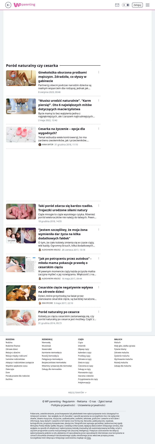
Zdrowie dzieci (12, 349)
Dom (8, 372)
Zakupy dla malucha (122, 366)
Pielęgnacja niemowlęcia (52, 359)
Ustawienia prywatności (91, 405)
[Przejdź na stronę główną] (8, 7)
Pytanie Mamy (120, 349)
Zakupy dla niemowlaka (52, 369)
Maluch (117, 342)
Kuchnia (9, 379)
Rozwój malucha (121, 362)
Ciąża (80, 342)
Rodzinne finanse (13, 346)
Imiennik (81, 346)
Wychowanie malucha (123, 359)
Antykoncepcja (84, 382)
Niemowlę (46, 342)
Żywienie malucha (121, 356)
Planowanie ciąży (85, 372)
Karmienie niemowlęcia (52, 352)
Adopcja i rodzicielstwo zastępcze (20, 362)
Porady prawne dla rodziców (18, 376)
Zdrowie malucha (121, 352)
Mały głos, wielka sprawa (124, 346)
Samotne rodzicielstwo (15, 359)
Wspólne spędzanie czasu (16, 366)
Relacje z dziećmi (13, 352)
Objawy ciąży (83, 349)
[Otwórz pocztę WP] (117, 5)
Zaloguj (137, 4)
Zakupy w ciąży (84, 369)
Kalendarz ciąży (84, 352)
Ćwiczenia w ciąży (85, 366)
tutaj (89, 438)
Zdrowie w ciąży (84, 359)
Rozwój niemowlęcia (50, 356)
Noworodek (47, 349)
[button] (126, 5)
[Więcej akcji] (99, 72)
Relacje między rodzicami (16, 356)
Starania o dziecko (86, 376)
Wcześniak (46, 346)
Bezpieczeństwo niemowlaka (54, 362)
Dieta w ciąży (83, 362)
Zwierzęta (10, 369)
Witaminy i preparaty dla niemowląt (57, 366)
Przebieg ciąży (84, 356)
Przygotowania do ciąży (88, 379)
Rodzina (9, 342)
